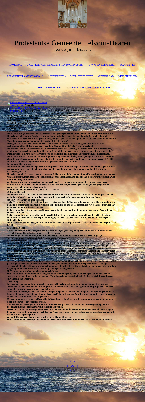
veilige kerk (103, 87)
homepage (15, 65)
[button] (72, 366)
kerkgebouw (80, 87)
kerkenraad (106, 76)
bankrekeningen (57, 87)
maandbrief (128, 65)
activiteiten (56, 76)
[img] (72, 14)
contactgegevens (81, 76)
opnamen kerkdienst (102, 65)
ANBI (37, 87)
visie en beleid (127, 76)
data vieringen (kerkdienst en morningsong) (55, 65)
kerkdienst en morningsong (25, 76)
